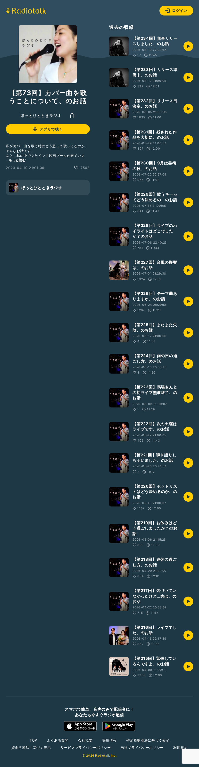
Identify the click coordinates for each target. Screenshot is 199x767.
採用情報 (109, 740)
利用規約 (180, 747)
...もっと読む (16, 160)
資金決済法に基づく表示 (31, 747)
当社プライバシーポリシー (142, 747)
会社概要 (85, 740)
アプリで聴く (51, 129)
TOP (33, 740)
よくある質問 (57, 740)
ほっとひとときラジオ (41, 115)
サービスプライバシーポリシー (85, 747)
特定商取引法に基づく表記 (148, 740)
